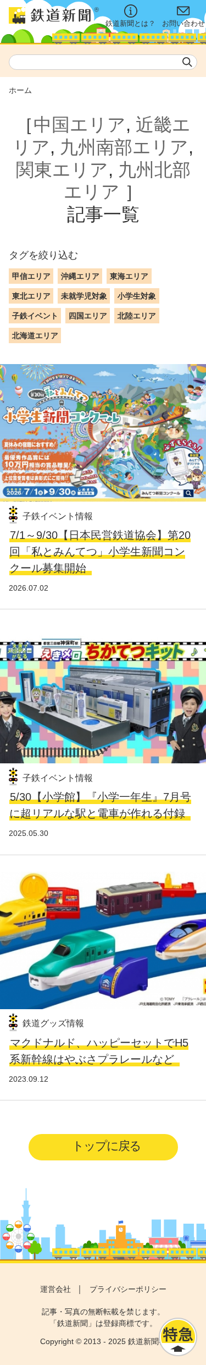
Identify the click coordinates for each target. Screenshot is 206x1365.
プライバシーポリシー (128, 1289)
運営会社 (55, 1289)
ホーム (20, 90)
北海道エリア (35, 335)
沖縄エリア (80, 276)
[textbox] (103, 62)
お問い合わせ (183, 23)
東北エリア (31, 295)
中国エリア (80, 124)
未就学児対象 (84, 295)
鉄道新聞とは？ (130, 23)
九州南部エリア (124, 147)
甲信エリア (31, 276)
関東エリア (62, 169)
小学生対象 (137, 295)
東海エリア (129, 276)
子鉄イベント (35, 315)
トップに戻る (106, 1146)
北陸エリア (137, 315)
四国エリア (88, 315)
